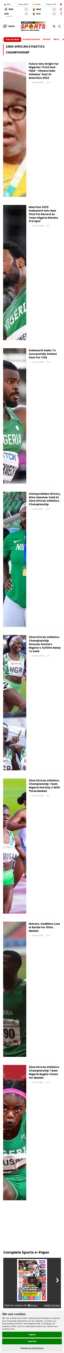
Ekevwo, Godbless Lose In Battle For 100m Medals (44, 927)
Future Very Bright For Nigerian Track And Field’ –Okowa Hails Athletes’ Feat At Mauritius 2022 (44, 71)
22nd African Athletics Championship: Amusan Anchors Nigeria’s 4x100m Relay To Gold (45, 644)
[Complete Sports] (33, 26)
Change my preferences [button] (32, 1348)
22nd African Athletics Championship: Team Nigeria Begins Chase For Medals (44, 1072)
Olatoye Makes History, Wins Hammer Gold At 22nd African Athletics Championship (45, 499)
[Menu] (9, 26)
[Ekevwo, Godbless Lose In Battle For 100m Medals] (14, 989)
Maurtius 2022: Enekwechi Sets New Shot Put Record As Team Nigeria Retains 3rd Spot (43, 214)
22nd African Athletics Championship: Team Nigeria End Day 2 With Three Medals (44, 786)
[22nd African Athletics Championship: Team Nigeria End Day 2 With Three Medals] (14, 846)
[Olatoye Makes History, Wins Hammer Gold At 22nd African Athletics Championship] (14, 559)
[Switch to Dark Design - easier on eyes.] (59, 26)
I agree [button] (32, 1334)
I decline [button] (32, 1341)
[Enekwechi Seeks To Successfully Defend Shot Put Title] (14, 415)
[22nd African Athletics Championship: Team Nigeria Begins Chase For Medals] (14, 1132)
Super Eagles (31, 39)
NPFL (56, 39)
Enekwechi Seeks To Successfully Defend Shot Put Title (43, 354)
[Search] (54, 26)
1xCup (46, 39)
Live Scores (12, 39)
